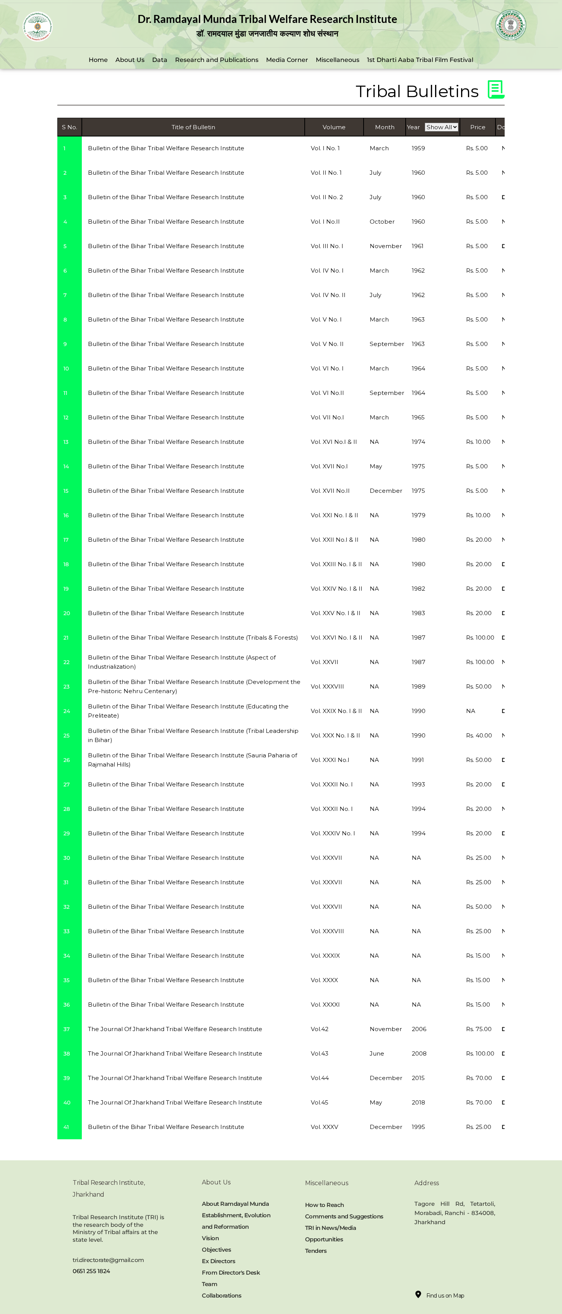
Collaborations (222, 1295)
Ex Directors (218, 1261)
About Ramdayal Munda (235, 1203)
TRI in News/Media (330, 1227)
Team (209, 1284)
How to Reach (324, 1204)
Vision (210, 1238)
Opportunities (324, 1239)
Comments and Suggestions (344, 1216)
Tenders (316, 1250)
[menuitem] (98, 60)
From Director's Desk (231, 1272)
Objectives (216, 1249)
